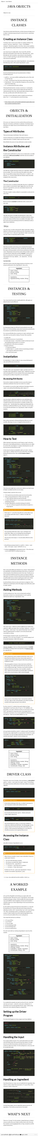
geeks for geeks (29, 648)
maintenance (12, 549)
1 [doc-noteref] (15, 58)
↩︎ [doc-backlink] (20, 103)
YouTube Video (7, 260)
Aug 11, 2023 (24, 1134)
